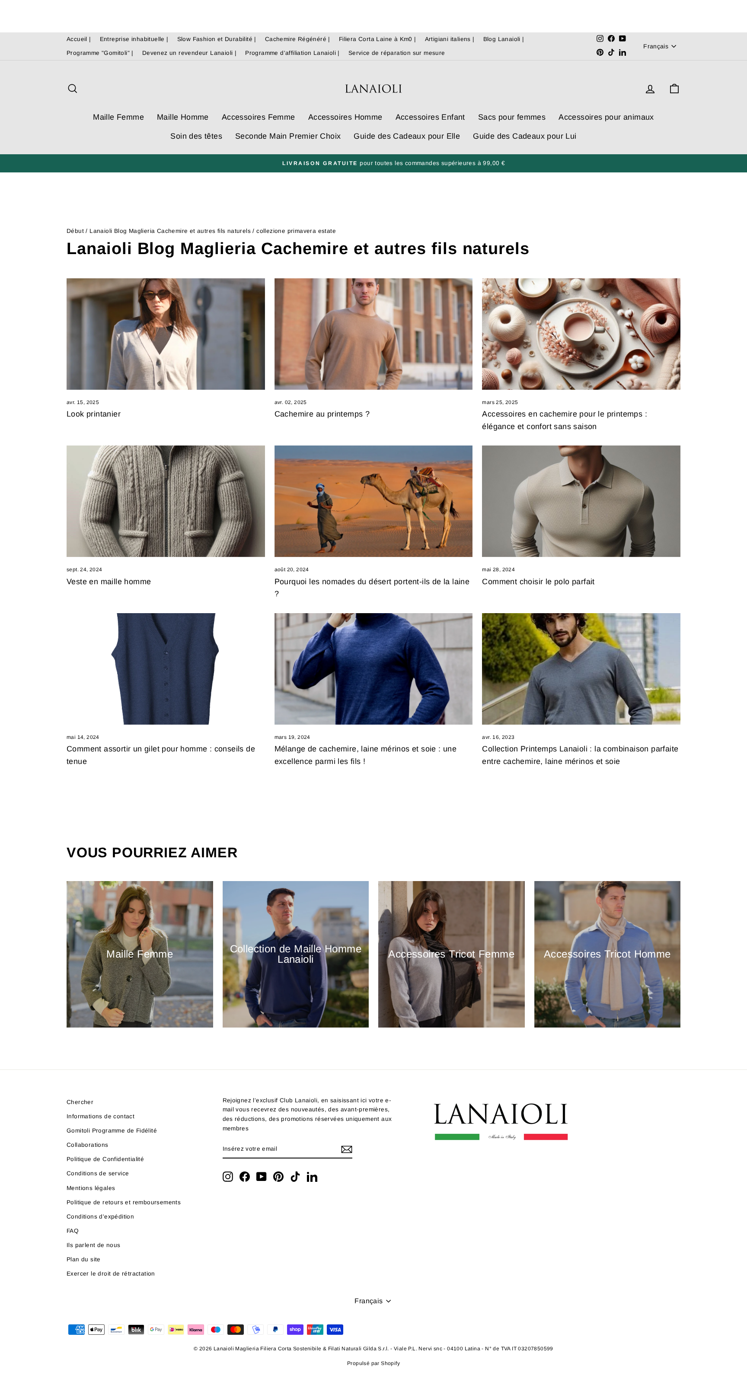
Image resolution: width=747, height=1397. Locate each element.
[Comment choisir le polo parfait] (581, 501)
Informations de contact (100, 1116)
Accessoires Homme (345, 117)
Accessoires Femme (258, 117)
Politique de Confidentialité (105, 1159)
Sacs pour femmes (512, 117)
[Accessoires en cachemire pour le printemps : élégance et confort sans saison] (581, 334)
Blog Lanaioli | (503, 39)
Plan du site (84, 1259)
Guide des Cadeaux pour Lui (524, 136)
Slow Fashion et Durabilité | (216, 39)
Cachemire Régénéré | (297, 39)
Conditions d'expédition (100, 1216)
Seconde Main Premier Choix (288, 136)
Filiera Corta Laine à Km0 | (377, 39)
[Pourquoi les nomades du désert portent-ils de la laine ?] (374, 501)
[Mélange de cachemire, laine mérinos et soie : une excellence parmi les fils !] (374, 669)
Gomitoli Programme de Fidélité (112, 1130)
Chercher (80, 1102)
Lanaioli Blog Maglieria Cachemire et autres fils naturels (170, 231)
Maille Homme (183, 117)
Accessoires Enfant (430, 117)
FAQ (73, 1231)
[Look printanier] (166, 334)
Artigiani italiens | (450, 39)
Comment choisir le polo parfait (538, 581)
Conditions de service (98, 1173)
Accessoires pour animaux (606, 117)
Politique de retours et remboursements (124, 1202)
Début (75, 231)
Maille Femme (118, 117)
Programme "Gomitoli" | (100, 53)
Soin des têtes (196, 136)
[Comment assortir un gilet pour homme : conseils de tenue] (166, 669)
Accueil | (79, 39)
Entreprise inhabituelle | (134, 39)
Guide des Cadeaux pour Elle (407, 136)
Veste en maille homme (109, 581)
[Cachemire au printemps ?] (374, 334)
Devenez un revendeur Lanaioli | (189, 53)
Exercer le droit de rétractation (111, 1273)
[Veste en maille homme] (166, 501)
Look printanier (94, 414)
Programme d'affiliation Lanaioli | (292, 53)
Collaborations (88, 1145)
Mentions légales (91, 1188)
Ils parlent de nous (94, 1245)
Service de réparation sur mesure (396, 53)
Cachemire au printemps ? (322, 414)
